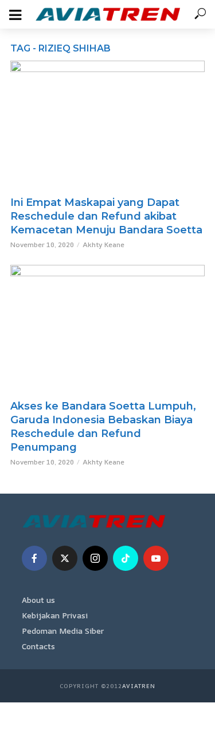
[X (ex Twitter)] (64, 558)
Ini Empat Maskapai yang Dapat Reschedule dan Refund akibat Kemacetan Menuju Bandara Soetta (106, 216)
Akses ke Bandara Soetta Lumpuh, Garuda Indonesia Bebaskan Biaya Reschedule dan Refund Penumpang (103, 427)
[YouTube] (156, 558)
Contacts (38, 646)
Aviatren (138, 686)
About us (38, 599)
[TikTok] (125, 558)
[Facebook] (34, 558)
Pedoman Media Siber (63, 630)
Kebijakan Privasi (55, 615)
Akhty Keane (103, 244)
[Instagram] (95, 558)
